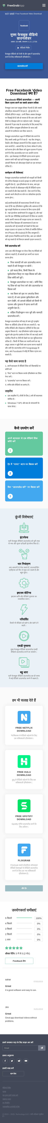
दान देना (13, 1074)
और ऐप (24, 888)
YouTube (25, 1060)
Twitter (12, 1060)
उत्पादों (12, 14)
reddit (19, 1060)
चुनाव (4, 1092)
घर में (6, 14)
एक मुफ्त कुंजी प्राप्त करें (10, 1095)
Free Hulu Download (24, 773)
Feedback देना (19, 961)
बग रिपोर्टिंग (6, 1103)
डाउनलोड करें (22, 66)
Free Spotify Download (24, 818)
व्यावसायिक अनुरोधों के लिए (11, 1107)
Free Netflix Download (24, 729)
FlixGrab (24, 860)
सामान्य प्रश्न (7, 1099)
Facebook (5, 1060)
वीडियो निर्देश (25, 48)
